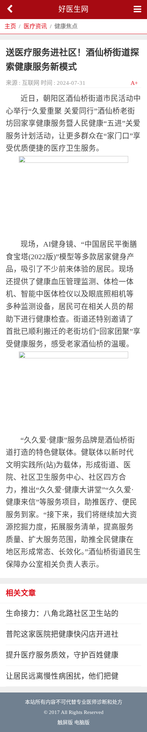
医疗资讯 (35, 26)
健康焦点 (66, 26)
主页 (10, 26)
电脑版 (82, 722)
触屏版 (65, 722)
